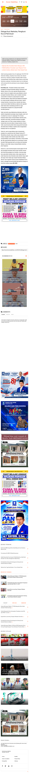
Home (2, 29)
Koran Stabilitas (12, 2)
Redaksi (16, 756)
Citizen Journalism (5, 758)
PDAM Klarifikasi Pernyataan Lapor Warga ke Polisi (14, 68)
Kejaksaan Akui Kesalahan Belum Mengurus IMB (13, 65)
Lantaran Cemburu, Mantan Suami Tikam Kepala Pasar (14, 70)
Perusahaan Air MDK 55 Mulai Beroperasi (14, 659)
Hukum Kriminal (6, 29)
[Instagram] (11, 766)
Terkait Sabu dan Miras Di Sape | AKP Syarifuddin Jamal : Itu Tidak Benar (12, 279)
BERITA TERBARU (7, 572)
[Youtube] (23, 2)
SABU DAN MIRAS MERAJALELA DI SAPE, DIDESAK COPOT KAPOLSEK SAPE (13, 303)
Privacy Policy (17, 758)
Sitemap (16, 761)
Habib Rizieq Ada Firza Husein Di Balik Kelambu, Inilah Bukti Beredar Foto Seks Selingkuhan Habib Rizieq (14, 671)
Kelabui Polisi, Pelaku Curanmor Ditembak (14, 268)
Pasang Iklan (4, 761)
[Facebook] (19, 2)
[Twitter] (21, 2)
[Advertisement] (11, 47)
